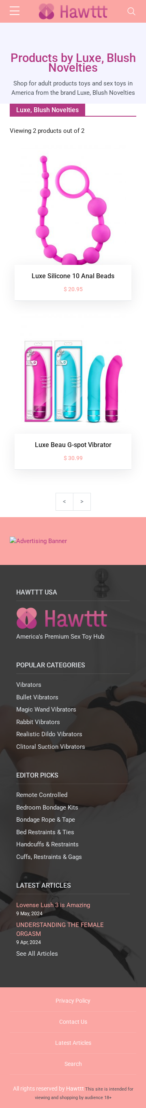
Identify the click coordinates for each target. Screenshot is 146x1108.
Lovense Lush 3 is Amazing (53, 905)
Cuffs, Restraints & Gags (49, 857)
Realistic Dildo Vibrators (49, 734)
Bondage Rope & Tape (45, 819)
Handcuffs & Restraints (47, 844)
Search (73, 1064)
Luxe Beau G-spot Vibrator (73, 445)
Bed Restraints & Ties (45, 832)
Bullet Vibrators (37, 697)
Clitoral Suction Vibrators (50, 746)
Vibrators (28, 684)
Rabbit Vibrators (38, 722)
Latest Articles (73, 1043)
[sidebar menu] (14, 11)
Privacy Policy (73, 1000)
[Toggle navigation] (131, 11)
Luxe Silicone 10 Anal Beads (73, 276)
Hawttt (75, 1088)
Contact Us (73, 1022)
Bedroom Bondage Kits (47, 807)
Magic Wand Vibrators (46, 709)
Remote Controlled (41, 795)
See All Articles (37, 953)
